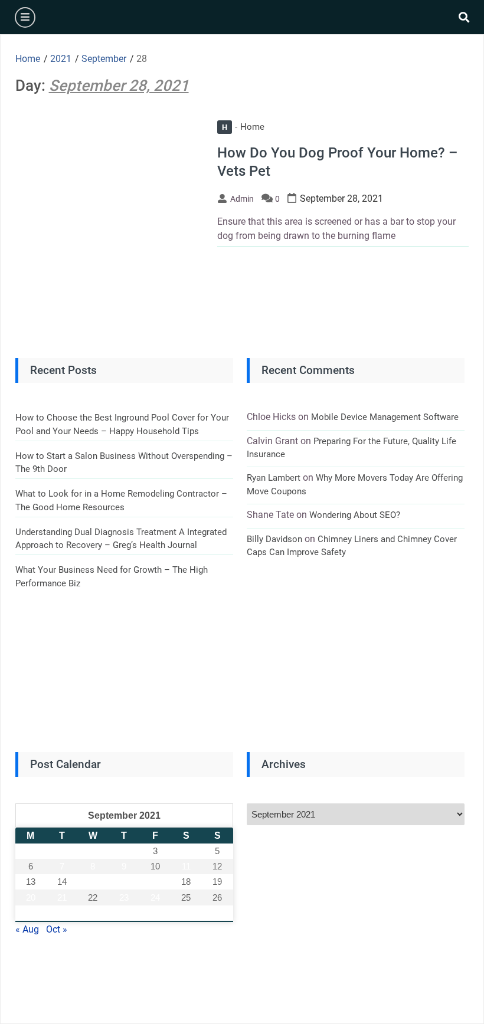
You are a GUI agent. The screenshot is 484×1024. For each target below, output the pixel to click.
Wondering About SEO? (354, 515)
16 (124, 882)
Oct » (56, 929)
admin (242, 199)
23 (124, 897)
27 (30, 913)
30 (124, 913)
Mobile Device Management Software (385, 417)
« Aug (27, 929)
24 (155, 897)
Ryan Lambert (273, 477)
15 (92, 882)
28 (62, 913)
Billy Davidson (274, 539)
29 (92, 913)
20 (30, 897)
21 (62, 897)
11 (186, 866)
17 (155, 882)
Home (243, 127)
